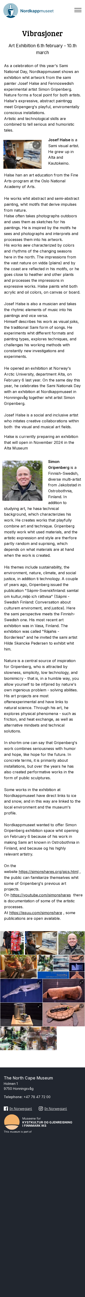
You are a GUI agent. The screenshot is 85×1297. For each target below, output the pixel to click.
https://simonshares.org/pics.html (48, 871)
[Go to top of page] (79, 1264)
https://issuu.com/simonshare (35, 912)
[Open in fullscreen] (36, 145)
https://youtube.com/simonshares (40, 895)
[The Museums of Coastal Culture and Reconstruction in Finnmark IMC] (42, 1121)
